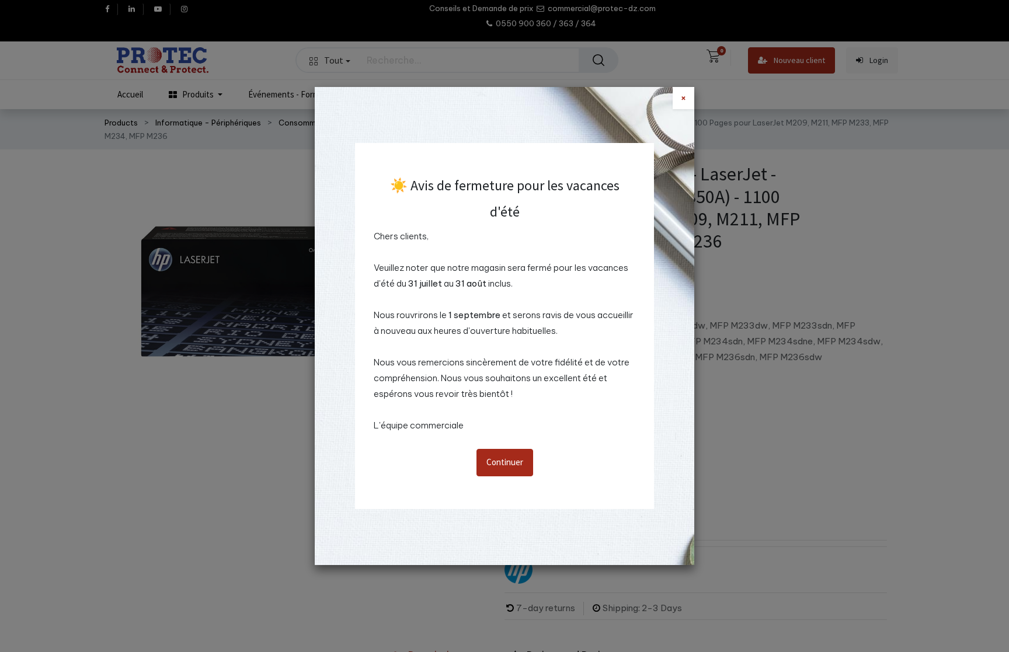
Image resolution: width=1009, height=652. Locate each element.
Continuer (504, 462)
